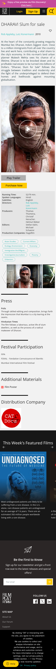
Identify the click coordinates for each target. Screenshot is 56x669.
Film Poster (11, 387)
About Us (6, 616)
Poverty (35, 255)
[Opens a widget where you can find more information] (11, 664)
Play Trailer (13, 178)
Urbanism (9, 259)
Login (20, 11)
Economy (33, 246)
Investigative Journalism (15, 255)
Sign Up (33, 11)
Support (6, 626)
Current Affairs (29, 241)
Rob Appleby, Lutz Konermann (17, 34)
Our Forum (7, 621)
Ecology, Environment (14, 246)
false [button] (4, 447)
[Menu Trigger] (43, 11)
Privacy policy (30, 665)
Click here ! (26, 5)
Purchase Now (14, 185)
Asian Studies (10, 241)
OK (21, 665)
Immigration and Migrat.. (15, 250)
